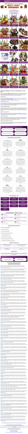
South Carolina (3, 387)
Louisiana (2, 318)
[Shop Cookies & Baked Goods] (23, 45)
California (2, 277)
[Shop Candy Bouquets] (4, 70)
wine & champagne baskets (22, 98)
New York (2, 362)
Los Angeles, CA (18, 214)
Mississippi (2, 337)
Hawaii (1, 296)
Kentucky (2, 315)
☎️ (20, 259)
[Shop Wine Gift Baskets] (14, 33)
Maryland (2, 324)
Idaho (1, 299)
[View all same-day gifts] (14, 5)
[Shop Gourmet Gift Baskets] (23, 20)
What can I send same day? (4, 229)
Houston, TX (17, 218)
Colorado (2, 280)
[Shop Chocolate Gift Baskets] (23, 57)
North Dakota (2, 368)
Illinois (1, 302)
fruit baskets (7, 98)
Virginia (2, 406)
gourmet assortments (14, 98)
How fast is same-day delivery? (5, 227)
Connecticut (2, 283)
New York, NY (4, 214)
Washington (2, 409)
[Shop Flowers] (14, 20)
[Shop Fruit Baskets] (4, 20)
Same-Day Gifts (4, 100)
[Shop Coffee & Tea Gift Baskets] (23, 70)
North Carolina (3, 365)
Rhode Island (2, 384)
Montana (2, 343)
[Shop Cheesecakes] (4, 82)
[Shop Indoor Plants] (23, 82)
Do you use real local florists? (5, 231)
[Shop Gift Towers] (4, 45)
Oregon (2, 378)
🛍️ (7, 259)
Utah (1, 400)
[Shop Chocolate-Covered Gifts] (14, 57)
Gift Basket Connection (15, 430)
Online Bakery (3, 114)
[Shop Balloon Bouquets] (14, 70)
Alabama (2, 265)
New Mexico (2, 359)
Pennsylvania (2, 381)
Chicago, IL (4, 218)
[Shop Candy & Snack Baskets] (4, 33)
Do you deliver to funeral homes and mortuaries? (7, 240)
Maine (1, 321)
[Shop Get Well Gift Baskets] (14, 82)
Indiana (2, 305)
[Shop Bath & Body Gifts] (4, 57)
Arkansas (2, 274)
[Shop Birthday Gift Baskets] (23, 33)
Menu (2, 1)
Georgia (2, 293)
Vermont (2, 403)
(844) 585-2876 (15, 12)
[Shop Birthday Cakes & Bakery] (14, 45)
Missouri (2, 340)
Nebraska (2, 346)
